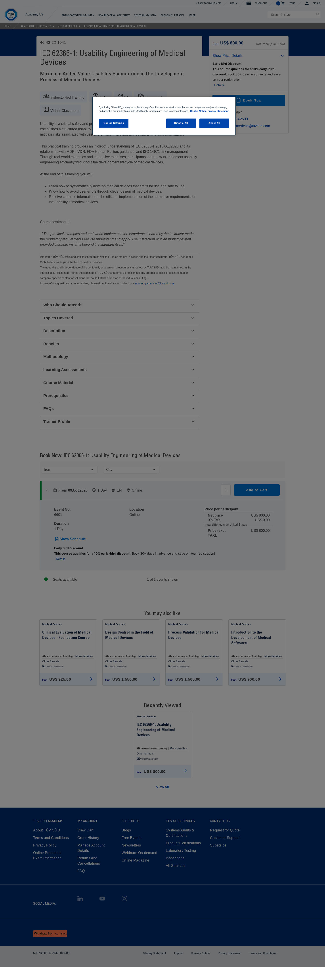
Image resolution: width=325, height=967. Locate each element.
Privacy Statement (218, 111)
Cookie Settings (113, 123)
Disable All (181, 123)
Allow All (214, 123)
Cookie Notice (198, 111)
